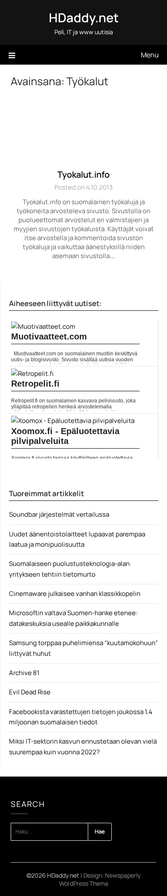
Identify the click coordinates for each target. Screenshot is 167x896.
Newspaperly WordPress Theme (100, 879)
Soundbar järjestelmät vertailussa (59, 514)
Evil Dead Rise (30, 692)
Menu (150, 55)
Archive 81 (24, 672)
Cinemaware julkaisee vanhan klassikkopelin (74, 593)
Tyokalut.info (83, 174)
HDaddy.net (84, 17)
